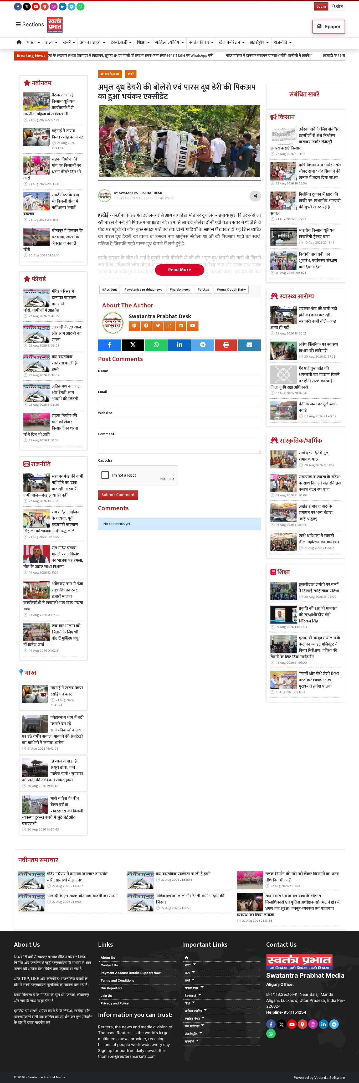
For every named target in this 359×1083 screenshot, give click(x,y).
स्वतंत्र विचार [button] (199, 42)
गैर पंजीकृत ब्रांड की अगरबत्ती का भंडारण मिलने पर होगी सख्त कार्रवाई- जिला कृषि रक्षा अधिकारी (305, 378)
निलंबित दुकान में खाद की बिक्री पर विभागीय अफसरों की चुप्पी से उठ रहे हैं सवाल (305, 204)
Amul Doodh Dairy (232, 289)
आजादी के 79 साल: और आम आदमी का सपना (314, 55)
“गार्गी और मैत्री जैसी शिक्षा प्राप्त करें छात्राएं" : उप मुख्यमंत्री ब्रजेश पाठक (319, 680)
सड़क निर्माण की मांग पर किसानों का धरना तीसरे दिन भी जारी (52, 169)
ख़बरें (131, 74)
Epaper (332, 26)
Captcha (105, 460)
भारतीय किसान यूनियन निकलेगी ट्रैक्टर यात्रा (317, 234)
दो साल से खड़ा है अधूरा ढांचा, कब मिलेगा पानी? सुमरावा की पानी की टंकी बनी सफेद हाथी (52, 770)
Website (105, 413)
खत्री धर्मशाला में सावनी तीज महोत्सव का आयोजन (319, 539)
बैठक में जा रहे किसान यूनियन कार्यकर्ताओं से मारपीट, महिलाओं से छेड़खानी (49, 104)
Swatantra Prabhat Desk (160, 316)
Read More (179, 270)
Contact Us (109, 965)
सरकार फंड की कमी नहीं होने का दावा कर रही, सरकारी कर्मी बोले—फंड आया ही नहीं (53, 486)
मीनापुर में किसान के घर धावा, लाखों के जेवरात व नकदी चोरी (53, 240)
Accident (110, 289)
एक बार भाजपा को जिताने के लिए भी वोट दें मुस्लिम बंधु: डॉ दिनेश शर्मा (51, 635)
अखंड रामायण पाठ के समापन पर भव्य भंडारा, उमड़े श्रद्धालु (316, 512)
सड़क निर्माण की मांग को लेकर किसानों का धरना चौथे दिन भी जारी (50, 425)
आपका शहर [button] (90, 42)
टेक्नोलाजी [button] (119, 42)
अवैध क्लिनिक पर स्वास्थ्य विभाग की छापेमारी (318, 348)
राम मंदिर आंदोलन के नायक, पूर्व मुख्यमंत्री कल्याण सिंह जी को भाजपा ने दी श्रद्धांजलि (51, 521)
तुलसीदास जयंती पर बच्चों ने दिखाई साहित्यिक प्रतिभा (319, 588)
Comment (106, 434)
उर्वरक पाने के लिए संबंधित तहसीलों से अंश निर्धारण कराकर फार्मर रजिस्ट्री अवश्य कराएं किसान (305, 139)
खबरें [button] (67, 42)
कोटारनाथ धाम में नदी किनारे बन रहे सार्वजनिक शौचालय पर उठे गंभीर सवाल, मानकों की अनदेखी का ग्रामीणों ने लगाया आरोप (53, 730)
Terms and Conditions (117, 980)
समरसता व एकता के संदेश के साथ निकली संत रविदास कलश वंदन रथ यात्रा (320, 483)
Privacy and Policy (115, 1003)
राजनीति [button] (280, 42)
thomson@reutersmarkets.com (127, 1056)
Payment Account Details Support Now (131, 973)
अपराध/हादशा (110, 74)
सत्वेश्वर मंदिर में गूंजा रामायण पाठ (314, 456)
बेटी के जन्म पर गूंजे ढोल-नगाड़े (318, 407)
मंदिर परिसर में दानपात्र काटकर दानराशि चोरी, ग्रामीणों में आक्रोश (229, 55)
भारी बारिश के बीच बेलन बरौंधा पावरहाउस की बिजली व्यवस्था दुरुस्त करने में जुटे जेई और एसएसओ (52, 811)
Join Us (106, 996)
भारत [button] (31, 42)
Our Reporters (111, 988)
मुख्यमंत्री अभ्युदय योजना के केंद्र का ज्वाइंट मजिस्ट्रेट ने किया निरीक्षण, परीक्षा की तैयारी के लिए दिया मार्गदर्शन (305, 647)
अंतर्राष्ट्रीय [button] (257, 42)
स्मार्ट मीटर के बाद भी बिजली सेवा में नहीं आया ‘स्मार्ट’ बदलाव (51, 204)
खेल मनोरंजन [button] (229, 42)
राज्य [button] (49, 42)
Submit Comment (118, 494)
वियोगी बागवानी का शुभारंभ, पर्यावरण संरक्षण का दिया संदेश (318, 260)
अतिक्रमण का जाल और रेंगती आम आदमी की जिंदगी (66, 392)
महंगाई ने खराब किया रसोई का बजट (67, 134)
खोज (339, 6)
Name (103, 371)
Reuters (105, 1026)
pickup (204, 289)
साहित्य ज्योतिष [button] (167, 42)
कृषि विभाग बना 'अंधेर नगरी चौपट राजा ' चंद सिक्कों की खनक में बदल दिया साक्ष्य (320, 171)
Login (321, 6)
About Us (108, 958)
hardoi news (181, 289)
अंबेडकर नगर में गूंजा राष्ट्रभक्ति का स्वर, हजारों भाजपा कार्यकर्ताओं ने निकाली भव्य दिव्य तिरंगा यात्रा (53, 596)
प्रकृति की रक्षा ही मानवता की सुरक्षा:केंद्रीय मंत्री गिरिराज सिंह (318, 615)
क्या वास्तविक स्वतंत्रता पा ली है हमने (64, 363)
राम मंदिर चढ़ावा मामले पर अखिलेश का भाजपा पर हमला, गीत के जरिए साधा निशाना (53, 557)
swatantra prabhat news (144, 289)
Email (102, 392)
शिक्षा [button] (141, 42)
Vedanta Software (329, 1077)
